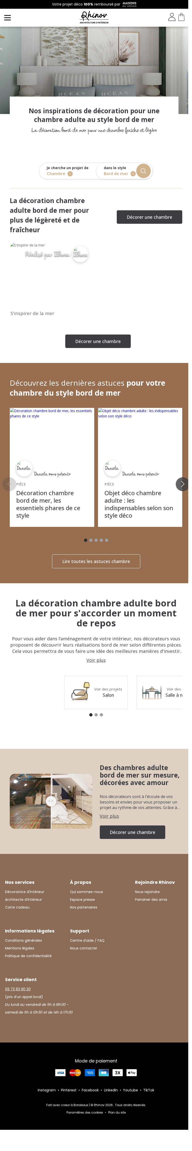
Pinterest (68, 1090)
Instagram (47, 1090)
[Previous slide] (9, 484)
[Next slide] (183, 484)
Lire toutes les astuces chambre (96, 561)
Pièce (21, 484)
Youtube (130, 1090)
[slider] (51, 801)
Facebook (90, 1090)
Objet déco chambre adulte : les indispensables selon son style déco (138, 504)
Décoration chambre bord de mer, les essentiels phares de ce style (48, 504)
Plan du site (117, 1112)
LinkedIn (111, 1090)
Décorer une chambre (149, 217)
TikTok (148, 1090)
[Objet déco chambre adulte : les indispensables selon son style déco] (140, 413)
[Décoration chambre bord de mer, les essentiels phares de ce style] (52, 413)
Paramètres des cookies (84, 1112)
